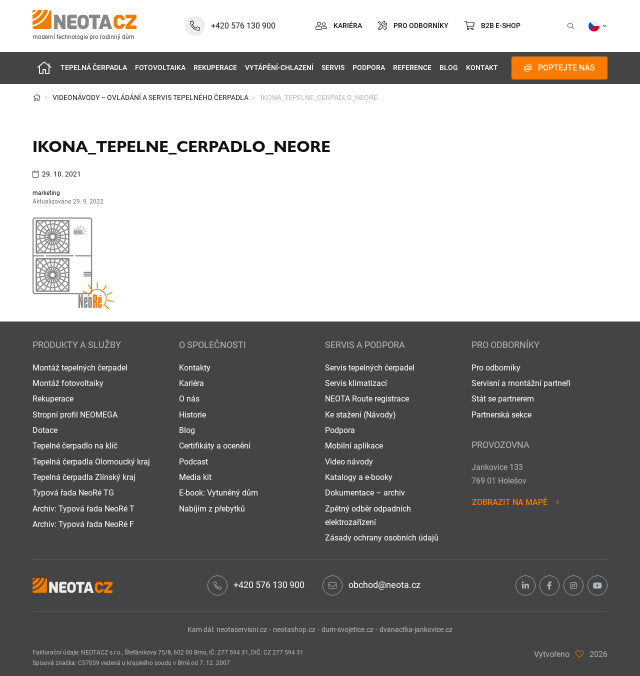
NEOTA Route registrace (367, 399)
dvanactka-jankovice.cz (416, 630)
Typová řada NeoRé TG (73, 493)
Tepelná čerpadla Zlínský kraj (84, 477)
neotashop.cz (294, 630)
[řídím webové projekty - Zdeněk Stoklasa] (580, 654)
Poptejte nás (566, 67)
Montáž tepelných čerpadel (80, 367)
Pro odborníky (496, 367)
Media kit (195, 477)
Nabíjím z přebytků (212, 509)
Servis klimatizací (356, 383)
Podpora (368, 68)
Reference (412, 68)
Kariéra (191, 383)
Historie (192, 415)
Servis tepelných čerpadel (369, 367)
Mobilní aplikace (354, 445)
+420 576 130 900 (269, 585)
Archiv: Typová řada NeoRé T (83, 509)
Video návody (349, 461)
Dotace (45, 430)
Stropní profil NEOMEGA (75, 415)
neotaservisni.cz (241, 630)
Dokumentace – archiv (365, 493)
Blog (449, 68)
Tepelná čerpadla (93, 68)
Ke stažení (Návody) (360, 415)
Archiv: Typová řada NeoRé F (83, 524)
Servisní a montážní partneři (521, 383)
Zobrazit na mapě (510, 502)
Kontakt (482, 68)
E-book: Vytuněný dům (218, 493)
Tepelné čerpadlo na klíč (75, 445)
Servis (333, 68)
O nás (189, 399)
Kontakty (194, 367)
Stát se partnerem (503, 399)
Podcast (193, 461)
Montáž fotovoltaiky (68, 383)
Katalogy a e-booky (358, 477)
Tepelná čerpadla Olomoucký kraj (91, 461)
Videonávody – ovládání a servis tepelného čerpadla (150, 98)
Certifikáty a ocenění (214, 445)
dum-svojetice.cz (348, 630)
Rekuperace (215, 68)
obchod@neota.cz (384, 585)
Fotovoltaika (160, 68)
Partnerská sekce (502, 415)
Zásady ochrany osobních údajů (381, 537)
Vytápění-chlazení (279, 68)
